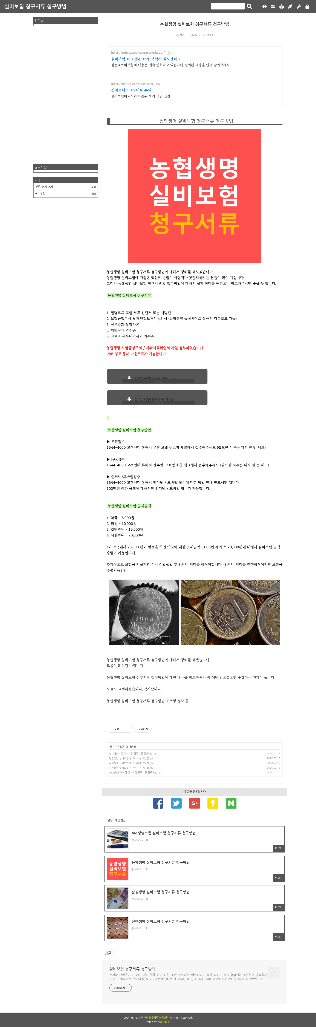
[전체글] (273, 7)
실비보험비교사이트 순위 (131, 90)
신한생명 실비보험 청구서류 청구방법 (129, 768)
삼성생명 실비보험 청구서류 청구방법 (129, 763)
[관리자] (299, 7)
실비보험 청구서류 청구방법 (35, 6)
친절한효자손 (164, 1022)
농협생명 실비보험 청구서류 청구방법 (194, 24)
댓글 (107, 953)
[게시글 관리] (128, 729)
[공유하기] (123, 729)
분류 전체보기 (65, 186)
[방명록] (281, 7)
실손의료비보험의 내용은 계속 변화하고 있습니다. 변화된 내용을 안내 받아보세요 (170, 65)
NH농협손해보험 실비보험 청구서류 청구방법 (133, 772)
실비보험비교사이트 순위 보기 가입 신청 (140, 96)
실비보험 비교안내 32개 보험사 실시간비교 (146, 59)
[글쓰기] (290, 7)
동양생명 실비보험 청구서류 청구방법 (129, 758)
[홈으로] (264, 7)
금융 (182, 35)
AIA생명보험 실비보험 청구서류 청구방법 (131, 753)
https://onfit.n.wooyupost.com (132, 83)
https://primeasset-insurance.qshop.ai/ (138, 52)
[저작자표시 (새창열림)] (153, 729)
